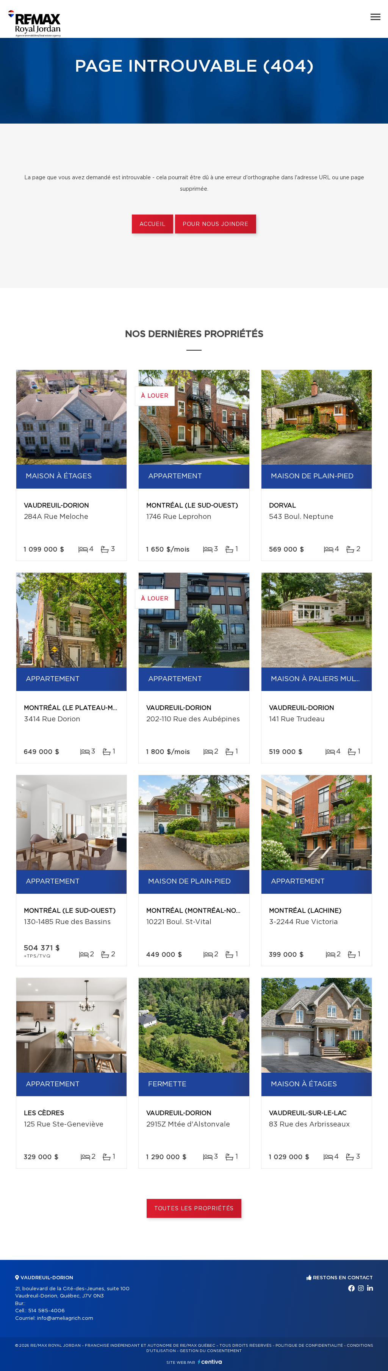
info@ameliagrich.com (65, 1318)
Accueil (152, 224)
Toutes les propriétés (194, 1208)
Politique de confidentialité (309, 1345)
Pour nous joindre (216, 224)
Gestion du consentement (211, 1351)
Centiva (210, 1361)
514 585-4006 (46, 1310)
